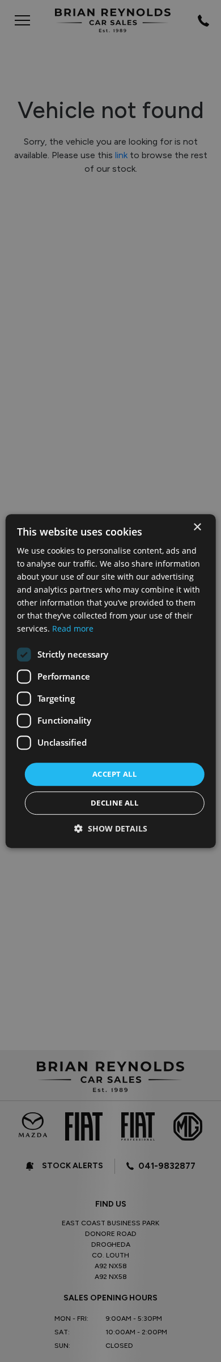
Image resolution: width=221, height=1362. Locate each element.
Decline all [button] (114, 803)
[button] (110, 828)
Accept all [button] (114, 774)
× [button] (197, 527)
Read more (73, 629)
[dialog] (111, 681)
